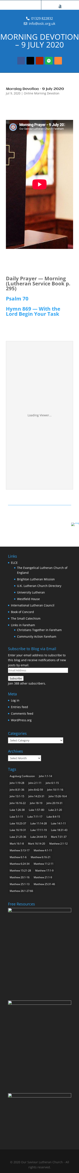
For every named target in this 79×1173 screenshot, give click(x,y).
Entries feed (19, 707)
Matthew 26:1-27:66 (21, 891)
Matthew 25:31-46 (44, 884)
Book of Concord (22, 612)
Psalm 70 (17, 298)
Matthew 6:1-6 (18, 857)
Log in (15, 700)
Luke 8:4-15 (53, 816)
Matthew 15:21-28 (20, 870)
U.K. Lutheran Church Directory (39, 586)
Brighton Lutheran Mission (36, 579)
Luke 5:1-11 (16, 816)
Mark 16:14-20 (36, 843)
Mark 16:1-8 (17, 843)
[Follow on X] (30, 61)
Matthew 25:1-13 (19, 884)
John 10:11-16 (55, 789)
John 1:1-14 (45, 776)
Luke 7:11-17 (34, 816)
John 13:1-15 (17, 796)
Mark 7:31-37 (59, 837)
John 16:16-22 (18, 803)
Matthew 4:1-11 (43, 850)
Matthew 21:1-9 (43, 877)
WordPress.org (21, 720)
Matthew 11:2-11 (44, 864)
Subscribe (16, 678)
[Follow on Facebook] (21, 61)
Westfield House (28, 599)
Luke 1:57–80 (36, 810)
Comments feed (22, 713)
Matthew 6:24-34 (19, 864)
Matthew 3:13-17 (19, 850)
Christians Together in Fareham (39, 630)
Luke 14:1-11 (58, 823)
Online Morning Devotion (41, 93)
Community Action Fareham (36, 636)
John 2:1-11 (35, 783)
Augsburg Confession (22, 776)
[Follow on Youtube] (39, 61)
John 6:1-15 (52, 783)
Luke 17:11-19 (38, 830)
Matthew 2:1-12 (58, 843)
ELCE (14, 563)
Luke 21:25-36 (18, 837)
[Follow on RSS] (58, 61)
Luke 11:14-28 (38, 823)
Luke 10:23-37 (18, 823)
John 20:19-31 (55, 803)
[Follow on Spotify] (49, 61)
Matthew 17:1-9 (44, 870)
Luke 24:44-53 (38, 837)
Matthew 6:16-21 (41, 857)
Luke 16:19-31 (18, 830)
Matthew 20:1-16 (19, 877)
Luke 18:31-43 (59, 830)
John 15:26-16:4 (58, 796)
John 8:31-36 (17, 789)
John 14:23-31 (36, 796)
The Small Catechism (25, 618)
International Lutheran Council (32, 605)
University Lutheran (31, 592)
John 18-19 (36, 803)
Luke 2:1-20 (55, 810)
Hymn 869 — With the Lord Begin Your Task (33, 311)
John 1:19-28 (17, 783)
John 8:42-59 (35, 789)
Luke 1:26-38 (17, 810)
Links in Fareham (23, 625)
